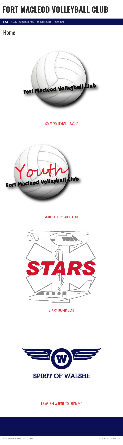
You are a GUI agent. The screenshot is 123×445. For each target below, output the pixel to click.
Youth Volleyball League (61, 217)
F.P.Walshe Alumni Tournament (61, 403)
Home (5, 21)
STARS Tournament (61, 310)
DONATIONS (59, 21)
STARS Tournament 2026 (22, 21)
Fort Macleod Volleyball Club (55, 9)
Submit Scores (44, 21)
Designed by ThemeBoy (110, 438)
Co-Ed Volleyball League (61, 123)
